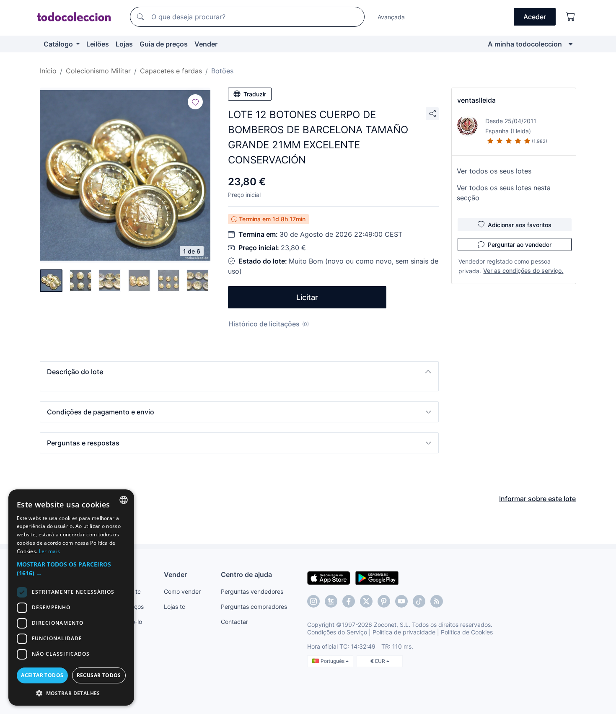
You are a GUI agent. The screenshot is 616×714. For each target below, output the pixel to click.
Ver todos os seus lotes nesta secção (504, 193)
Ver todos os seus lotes (494, 171)
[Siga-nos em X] (366, 601)
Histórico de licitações (264, 324)
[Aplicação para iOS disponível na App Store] (328, 577)
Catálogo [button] (59, 44)
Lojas (124, 44)
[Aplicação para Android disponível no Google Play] (377, 577)
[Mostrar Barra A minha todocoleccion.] (570, 44)
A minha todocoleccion (525, 44)
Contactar (234, 621)
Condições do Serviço (337, 632)
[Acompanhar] (195, 101)
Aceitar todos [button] (42, 675)
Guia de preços (164, 44)
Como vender (182, 591)
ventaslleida (476, 100)
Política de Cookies (467, 632)
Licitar (307, 297)
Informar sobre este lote (537, 498)
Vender (205, 44)
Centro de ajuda (246, 574)
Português (333, 661)
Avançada (391, 17)
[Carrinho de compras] (571, 16)
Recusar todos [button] (99, 675)
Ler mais (49, 551)
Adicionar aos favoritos (519, 224)
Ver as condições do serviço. (523, 270)
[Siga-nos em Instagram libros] (331, 601)
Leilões (97, 44)
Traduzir (254, 94)
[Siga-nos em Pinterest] (384, 601)
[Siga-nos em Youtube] (401, 601)
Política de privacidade (404, 632)
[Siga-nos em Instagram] (313, 601)
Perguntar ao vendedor (519, 244)
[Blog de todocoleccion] (436, 601)
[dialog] (71, 597)
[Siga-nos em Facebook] (348, 601)
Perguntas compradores (254, 606)
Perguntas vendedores (252, 591)
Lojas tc (174, 606)
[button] (239, 372)
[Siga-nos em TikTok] (419, 601)
